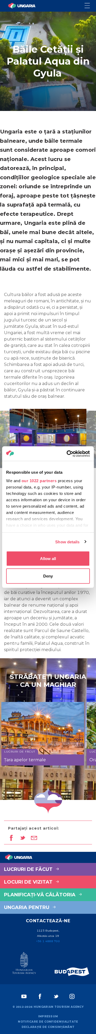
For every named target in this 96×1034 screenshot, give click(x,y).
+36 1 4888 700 (48, 941)
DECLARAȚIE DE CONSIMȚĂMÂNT (48, 1027)
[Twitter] (56, 996)
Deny (48, 576)
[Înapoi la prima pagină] (22, 5)
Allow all (48, 558)
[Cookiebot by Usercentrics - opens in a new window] (68, 453)
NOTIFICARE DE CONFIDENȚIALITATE (48, 1021)
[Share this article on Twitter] (22, 838)
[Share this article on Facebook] (11, 838)
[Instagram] (72, 996)
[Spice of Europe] (72, 971)
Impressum (48, 1016)
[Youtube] (24, 996)
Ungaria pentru (27, 907)
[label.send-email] (34, 838)
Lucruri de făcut (29, 869)
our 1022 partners (39, 480)
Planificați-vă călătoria (40, 895)
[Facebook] (40, 996)
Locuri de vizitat (29, 882)
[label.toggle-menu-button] (90, 6)
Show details (67, 541)
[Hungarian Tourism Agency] (24, 964)
